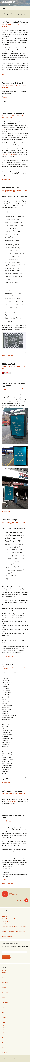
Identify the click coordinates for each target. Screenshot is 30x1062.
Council (3, 980)
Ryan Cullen (5, 26)
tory (3, 117)
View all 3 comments (8, 656)
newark (24, 85)
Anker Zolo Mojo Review (7, 928)
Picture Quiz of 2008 (10, 801)
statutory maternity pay (8, 154)
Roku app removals (6, 921)
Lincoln (3, 1007)
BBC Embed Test (8, 364)
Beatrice (4, 970)
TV (2, 1042)
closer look (21, 583)
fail (27, 115)
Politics (3, 1027)
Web (3, 1050)
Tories (3, 1040)
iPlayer (3, 997)
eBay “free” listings (9, 520)
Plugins (3, 1025)
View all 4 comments (8, 74)
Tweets (3, 1045)
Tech (3, 1037)
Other (18, 24)
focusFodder (5, 992)
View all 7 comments (8, 355)
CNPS (3, 975)
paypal (24, 24)
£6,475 (8, 137)
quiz (25, 667)
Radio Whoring (5, 923)
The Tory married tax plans (13, 113)
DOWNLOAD (5, 880)
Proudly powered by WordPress (9, 1058)
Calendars (4, 972)
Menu (3, 8)
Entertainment (5, 982)
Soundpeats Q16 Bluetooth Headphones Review (13, 931)
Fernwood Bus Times (7, 933)
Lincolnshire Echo (6, 1010)
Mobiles (3, 1015)
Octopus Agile (5, 916)
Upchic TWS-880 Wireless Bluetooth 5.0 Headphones (14, 926)
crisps (25, 190)
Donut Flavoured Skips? (11, 188)
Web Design (4, 1052)
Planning (4, 1022)
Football (4, 995)
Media (3, 1012)
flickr (3, 990)
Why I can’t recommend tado (8, 919)
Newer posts (21, 900)
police (23, 388)
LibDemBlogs (5, 1002)
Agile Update (5, 914)
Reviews (4, 1030)
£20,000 (4, 129)
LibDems (4, 1005)
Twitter (3, 1047)
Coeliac (3, 977)
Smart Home (5, 1035)
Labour (3, 1000)
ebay (24, 522)
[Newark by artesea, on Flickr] (4, 97)
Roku (3, 1032)
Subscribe (6, 957)
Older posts (10, 894)
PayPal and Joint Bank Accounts (15, 22)
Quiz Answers (7, 664)
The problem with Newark (12, 83)
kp (10, 192)
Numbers (4, 1017)
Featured (4, 987)
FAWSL (3, 985)
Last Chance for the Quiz (12, 791)
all (7, 394)
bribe (24, 115)
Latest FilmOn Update (7, 936)
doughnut (7, 192)
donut (3, 192)
